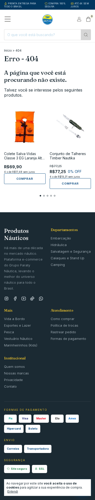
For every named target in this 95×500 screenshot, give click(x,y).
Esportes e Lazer (17, 325)
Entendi (12, 491)
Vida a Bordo (14, 319)
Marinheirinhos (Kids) (20, 345)
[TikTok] (32, 299)
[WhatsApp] (41, 299)
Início (8, 50)
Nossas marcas (16, 373)
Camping (58, 265)
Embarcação (61, 238)
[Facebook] (15, 299)
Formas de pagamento (68, 339)
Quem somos (14, 367)
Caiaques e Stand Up (67, 258)
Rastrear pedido (63, 332)
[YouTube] (23, 299)
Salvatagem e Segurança (71, 251)
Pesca (9, 332)
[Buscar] (86, 34)
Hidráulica (59, 245)
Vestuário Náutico (18, 339)
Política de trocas (64, 325)
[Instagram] (6, 299)
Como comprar (62, 319)
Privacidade (13, 380)
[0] (88, 20)
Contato (10, 386)
